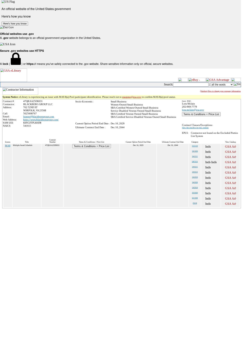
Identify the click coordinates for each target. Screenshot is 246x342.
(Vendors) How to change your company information (220, 91)
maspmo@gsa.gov (131, 96)
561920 (195, 193)
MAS (7, 145)
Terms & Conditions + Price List (201, 114)
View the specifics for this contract (195, 128)
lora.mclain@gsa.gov (193, 109)
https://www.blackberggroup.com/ (41, 119)
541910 (195, 187)
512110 (195, 146)
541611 (195, 167)
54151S (195, 162)
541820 (195, 182)
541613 (195, 172)
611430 (195, 198)
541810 (195, 177)
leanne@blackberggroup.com (38, 116)
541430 (195, 151)
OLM (195, 203)
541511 (195, 156)
